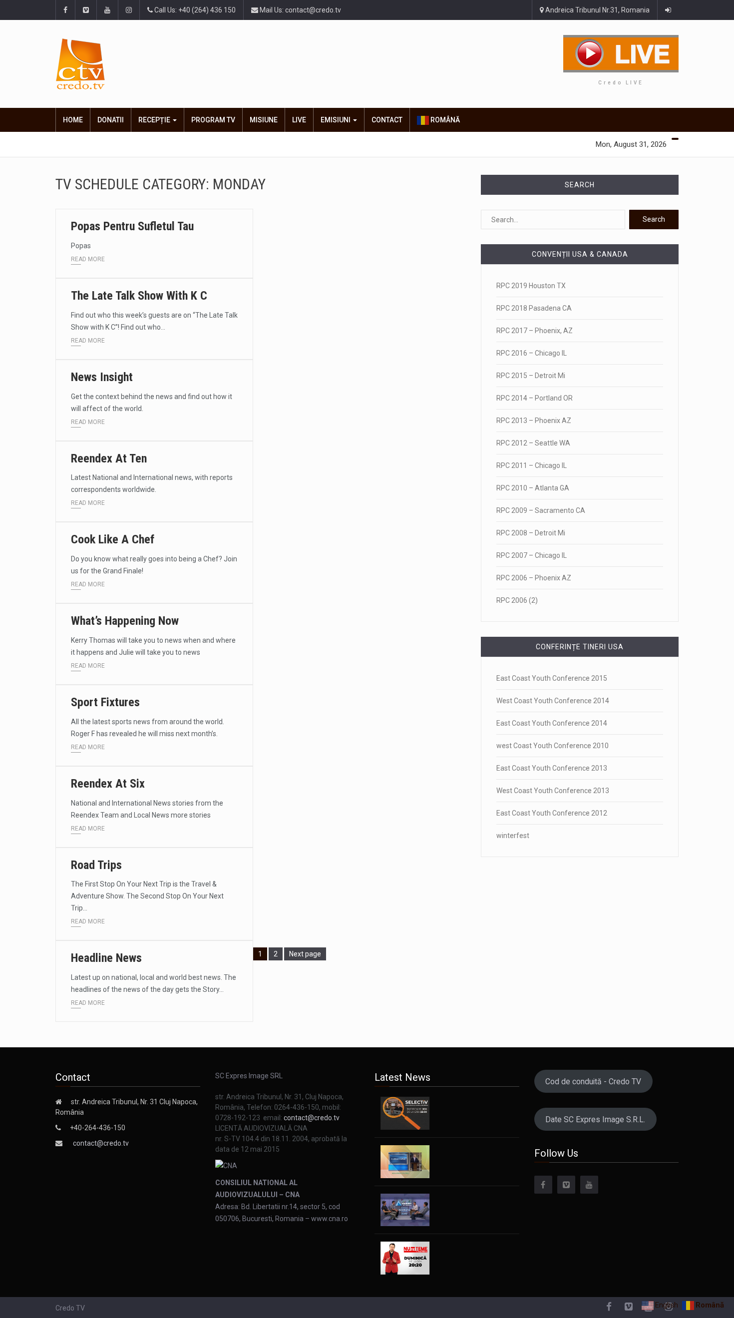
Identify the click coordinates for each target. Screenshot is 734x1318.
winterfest (512, 836)
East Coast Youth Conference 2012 (551, 813)
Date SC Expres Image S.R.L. (595, 1119)
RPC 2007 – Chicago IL (531, 555)
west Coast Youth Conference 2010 (552, 746)
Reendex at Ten (109, 458)
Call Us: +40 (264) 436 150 (194, 10)
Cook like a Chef (112, 539)
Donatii (110, 120)
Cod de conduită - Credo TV (593, 1081)
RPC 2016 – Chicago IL (531, 353)
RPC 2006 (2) (517, 600)
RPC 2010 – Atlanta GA (532, 488)
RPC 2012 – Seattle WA (533, 443)
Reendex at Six (108, 784)
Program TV (213, 120)
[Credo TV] (149, 64)
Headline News (106, 958)
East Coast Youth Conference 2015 (551, 678)
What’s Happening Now (125, 621)
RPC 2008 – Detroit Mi (530, 533)
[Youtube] (589, 1185)
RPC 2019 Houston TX (531, 286)
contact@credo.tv (101, 1143)
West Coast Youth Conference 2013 (552, 791)
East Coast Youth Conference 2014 (551, 723)
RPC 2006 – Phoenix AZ (533, 578)
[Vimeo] (566, 1185)
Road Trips (96, 865)
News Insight (102, 377)
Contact (386, 120)
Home (73, 120)
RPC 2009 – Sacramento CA (540, 510)
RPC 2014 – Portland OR (534, 398)
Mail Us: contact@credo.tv (299, 10)
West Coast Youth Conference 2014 (552, 701)
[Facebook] (543, 1185)
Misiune (264, 120)
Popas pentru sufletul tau (132, 226)
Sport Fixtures (105, 702)
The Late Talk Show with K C (139, 296)
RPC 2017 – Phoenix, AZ (534, 331)
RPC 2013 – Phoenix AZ (533, 421)
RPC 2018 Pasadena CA (534, 308)
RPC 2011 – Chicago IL (531, 465)
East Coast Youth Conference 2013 (551, 768)
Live (299, 120)
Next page (305, 954)
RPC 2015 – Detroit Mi (530, 376)
